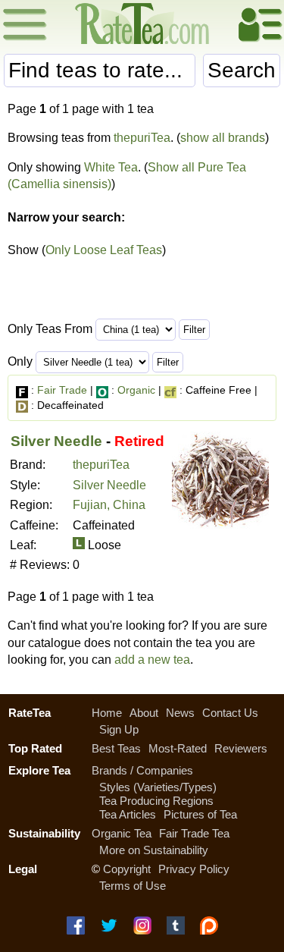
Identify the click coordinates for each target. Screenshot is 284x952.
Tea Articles (127, 814)
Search (242, 70)
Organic (136, 390)
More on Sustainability (153, 850)
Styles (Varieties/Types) (158, 787)
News (180, 712)
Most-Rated (177, 748)
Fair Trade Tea (194, 833)
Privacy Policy (193, 868)
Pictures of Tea (200, 814)
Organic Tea (121, 833)
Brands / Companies (142, 770)
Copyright (127, 868)
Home (107, 712)
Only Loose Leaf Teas (103, 249)
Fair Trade (62, 390)
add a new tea (152, 659)
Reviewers (240, 748)
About (144, 712)
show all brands (222, 137)
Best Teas (116, 748)
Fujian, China (109, 504)
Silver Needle (56, 441)
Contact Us (230, 712)
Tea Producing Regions (156, 800)
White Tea (111, 167)
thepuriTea (142, 137)
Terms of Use (132, 885)
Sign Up (119, 729)
